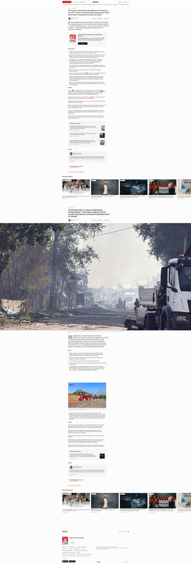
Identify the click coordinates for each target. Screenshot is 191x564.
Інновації (85, 4)
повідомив (93, 341)
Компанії (76, 4)
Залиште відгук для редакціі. (74, 167)
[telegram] (126, 554)
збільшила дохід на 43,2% (82, 97)
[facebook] (122, 554)
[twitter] (119, 554)
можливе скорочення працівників (89, 101)
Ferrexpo (70, 90)
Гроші (80, 4)
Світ (97, 4)
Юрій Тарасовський (74, 18)
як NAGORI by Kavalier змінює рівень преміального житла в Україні (132, 197)
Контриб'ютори (122, 4)
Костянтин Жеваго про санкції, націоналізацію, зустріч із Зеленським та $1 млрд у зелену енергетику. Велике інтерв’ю (83, 127)
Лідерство (105, 4)
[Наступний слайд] (128, 177)
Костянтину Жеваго (96, 91)
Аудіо (128, 4)
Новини (72, 4)
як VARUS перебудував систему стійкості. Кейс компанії (103, 197)
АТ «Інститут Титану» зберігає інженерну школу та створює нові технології (76, 197)
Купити (83, 43)
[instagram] (124, 554)
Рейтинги (110, 4)
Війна (94, 4)
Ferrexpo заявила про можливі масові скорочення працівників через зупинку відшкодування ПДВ (83, 134)
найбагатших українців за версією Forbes (90, 117)
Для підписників (65, 4)
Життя (100, 4)
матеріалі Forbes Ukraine (73, 118)
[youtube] (128, 554)
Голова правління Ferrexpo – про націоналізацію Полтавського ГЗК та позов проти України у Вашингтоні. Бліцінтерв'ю (83, 141)
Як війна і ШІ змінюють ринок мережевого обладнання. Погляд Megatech (161, 197)
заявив (78, 345)
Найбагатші (115, 4)
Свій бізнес (89, 4)
